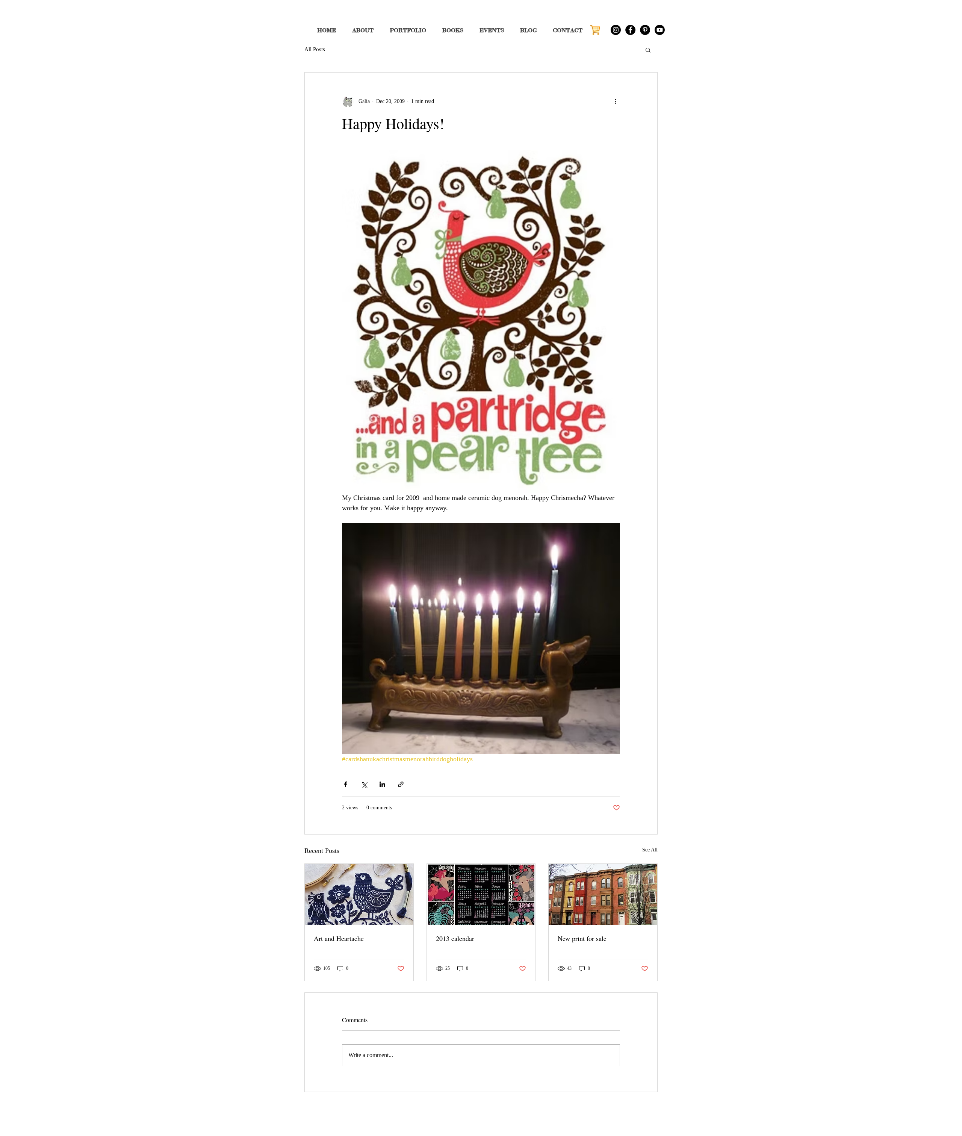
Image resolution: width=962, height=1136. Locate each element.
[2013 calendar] (481, 894)
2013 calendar (455, 938)
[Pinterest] (645, 30)
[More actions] (615, 101)
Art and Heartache (339, 938)
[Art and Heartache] (359, 894)
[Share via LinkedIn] (382, 784)
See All (650, 850)
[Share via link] (400, 784)
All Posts (314, 49)
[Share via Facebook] (345, 784)
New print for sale (582, 938)
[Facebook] (630, 30)
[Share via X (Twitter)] (364, 784)
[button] (648, 50)
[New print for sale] (603, 894)
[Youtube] (660, 30)
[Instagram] (616, 30)
